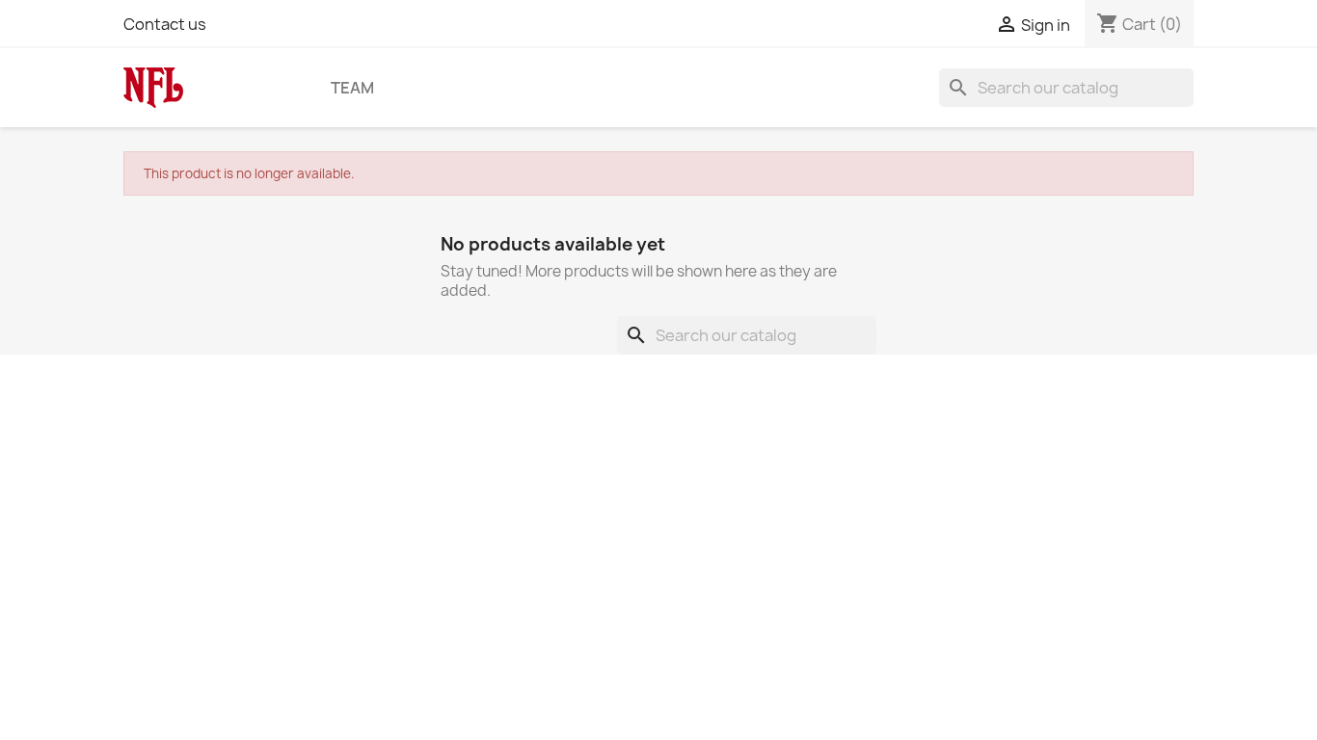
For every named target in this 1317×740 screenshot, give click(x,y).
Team (352, 87)
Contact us (164, 24)
